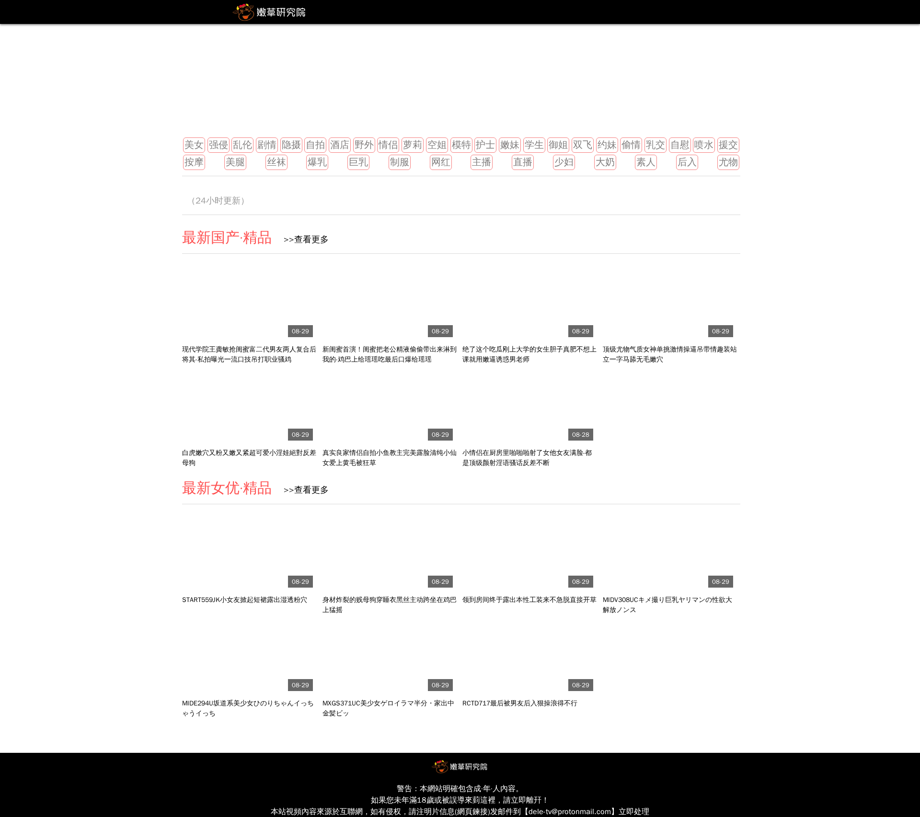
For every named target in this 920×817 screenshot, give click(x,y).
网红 (440, 162)
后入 (687, 162)
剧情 (266, 145)
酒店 (339, 145)
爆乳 (317, 162)
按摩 (194, 162)
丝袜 (276, 162)
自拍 (315, 145)
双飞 (582, 145)
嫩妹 (509, 145)
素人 (646, 162)
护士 (485, 145)
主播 (481, 162)
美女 (194, 145)
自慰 (680, 145)
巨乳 (358, 162)
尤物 (728, 162)
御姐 (558, 145)
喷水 (703, 145)
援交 (728, 145)
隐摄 (291, 145)
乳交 (655, 145)
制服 (399, 162)
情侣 (388, 145)
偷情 (631, 145)
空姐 (437, 145)
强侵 (218, 145)
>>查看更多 (302, 239)
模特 (461, 145)
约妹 (607, 145)
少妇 (564, 162)
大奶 (605, 162)
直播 (522, 162)
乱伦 (242, 145)
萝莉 (412, 145)
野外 (364, 145)
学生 (534, 145)
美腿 (235, 162)
